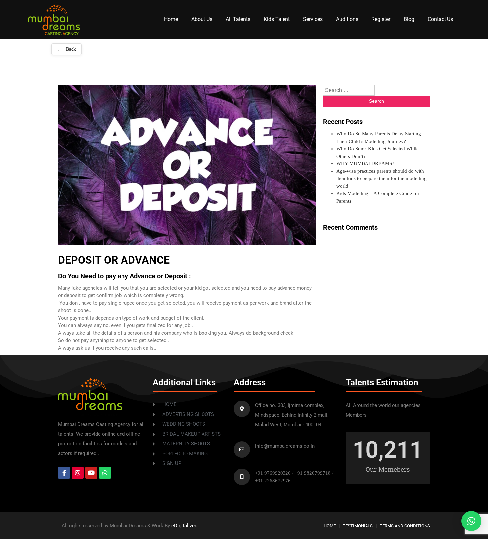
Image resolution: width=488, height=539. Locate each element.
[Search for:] (349, 90)
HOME (330, 525)
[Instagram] (78, 473)
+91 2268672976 (273, 480)
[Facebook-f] (64, 473)
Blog (409, 19)
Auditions (347, 19)
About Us (201, 19)
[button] (471, 521)
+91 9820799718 (313, 473)
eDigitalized (184, 526)
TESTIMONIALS (358, 525)
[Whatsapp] (105, 473)
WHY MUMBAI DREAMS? (365, 163)
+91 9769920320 (273, 473)
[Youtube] (91, 473)
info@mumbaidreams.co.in (285, 446)
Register (380, 19)
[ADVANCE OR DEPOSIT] (54, 33)
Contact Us (440, 19)
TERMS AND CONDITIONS (405, 525)
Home (171, 19)
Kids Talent (277, 19)
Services (313, 19)
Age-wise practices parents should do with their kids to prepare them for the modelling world (381, 178)
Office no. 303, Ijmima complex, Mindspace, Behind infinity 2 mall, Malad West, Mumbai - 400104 (291, 415)
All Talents (238, 19)
